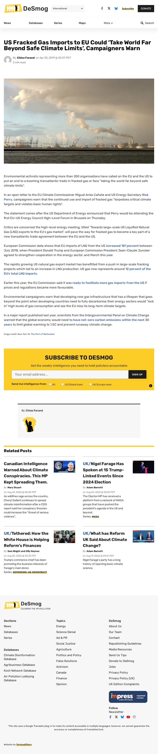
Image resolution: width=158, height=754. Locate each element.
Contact (114, 638)
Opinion (61, 684)
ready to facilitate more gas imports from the (108, 283)
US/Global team (74, 384)
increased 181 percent (122, 246)
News (7, 626)
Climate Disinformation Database (19, 657)
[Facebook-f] (102, 8)
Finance (61, 678)
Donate (146, 8)
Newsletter (116, 712)
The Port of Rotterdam (43, 334)
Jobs (112, 667)
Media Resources (120, 649)
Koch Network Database (20, 670)
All (53, 384)
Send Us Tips (118, 655)
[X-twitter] (109, 8)
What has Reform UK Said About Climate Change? (105, 539)
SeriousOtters (24, 744)
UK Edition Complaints (124, 684)
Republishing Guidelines (125, 643)
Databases (11, 632)
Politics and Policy (68, 655)
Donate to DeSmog (121, 661)
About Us (115, 626)
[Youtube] (128, 716)
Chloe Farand (26, 57)
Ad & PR (61, 638)
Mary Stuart (14, 487)
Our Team (115, 632)
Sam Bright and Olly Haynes (24, 551)
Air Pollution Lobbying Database (19, 678)
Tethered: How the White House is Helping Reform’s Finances (26, 539)
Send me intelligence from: (29, 384)
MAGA (95, 516)
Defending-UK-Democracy (30, 572)
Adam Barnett (95, 487)
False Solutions (66, 661)
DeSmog (35, 8)
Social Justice (65, 643)
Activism (62, 667)
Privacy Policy (118, 672)
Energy (61, 626)
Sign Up (137, 374)
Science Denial (66, 632)
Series (8, 638)
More (107, 23)
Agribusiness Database (19, 665)
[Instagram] (134, 716)
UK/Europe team (102, 384)
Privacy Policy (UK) (121, 678)
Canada (61, 672)
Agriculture (63, 649)
